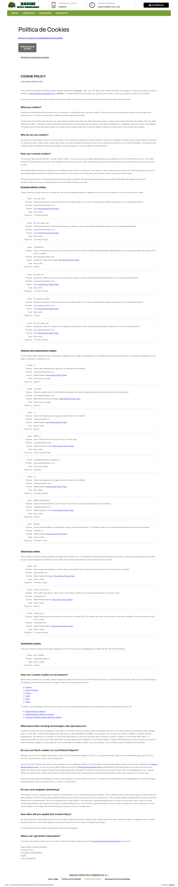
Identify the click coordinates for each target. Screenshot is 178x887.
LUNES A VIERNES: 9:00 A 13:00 (109, 7)
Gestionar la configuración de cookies (35, 57)
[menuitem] (15, 13)
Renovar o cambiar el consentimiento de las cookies (40, 38)
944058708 (62, 7)
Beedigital (171, 885)
